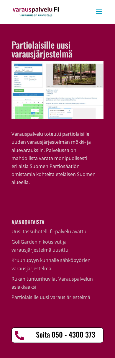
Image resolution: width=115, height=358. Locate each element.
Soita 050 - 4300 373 (65, 334)
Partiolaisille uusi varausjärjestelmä (51, 297)
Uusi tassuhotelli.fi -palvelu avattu (49, 231)
